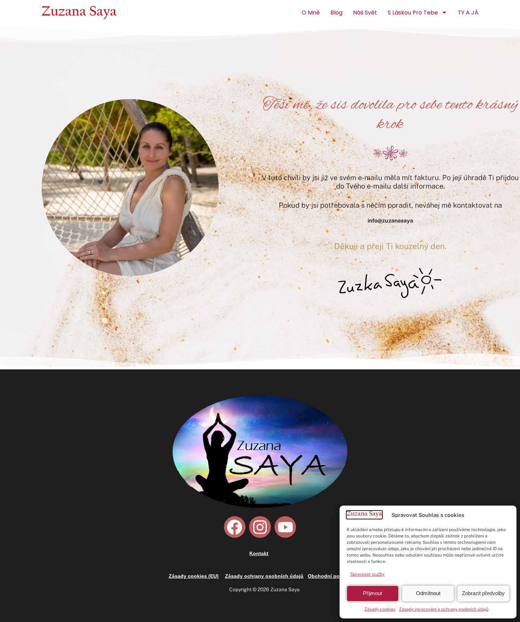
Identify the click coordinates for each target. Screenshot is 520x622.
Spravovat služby (367, 574)
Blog (336, 12)
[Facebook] (235, 527)
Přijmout (372, 593)
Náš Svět (365, 12)
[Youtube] (285, 527)
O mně (311, 12)
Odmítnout (428, 593)
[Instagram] (260, 527)
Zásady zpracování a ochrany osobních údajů (444, 609)
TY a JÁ (468, 12)
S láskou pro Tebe (413, 12)
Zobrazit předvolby (483, 593)
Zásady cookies (379, 609)
